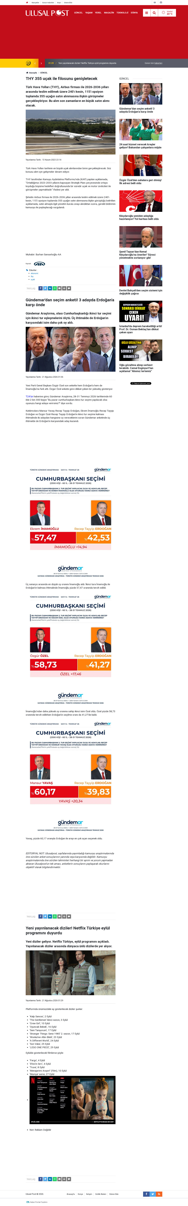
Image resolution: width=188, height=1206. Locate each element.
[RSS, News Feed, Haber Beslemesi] (159, 1194)
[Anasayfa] (27, 3)
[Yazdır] (64, 288)
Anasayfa (71, 1194)
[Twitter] (45, 288)
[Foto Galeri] (160, 2)
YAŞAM (88, 12)
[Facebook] (40, 288)
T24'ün (29, 396)
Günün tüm (153, 63)
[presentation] (35, 63)
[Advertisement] (94, 39)
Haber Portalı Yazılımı (38, 1202)
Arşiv (59, 3)
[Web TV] (154, 2)
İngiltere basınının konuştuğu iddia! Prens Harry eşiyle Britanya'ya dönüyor (91, 63)
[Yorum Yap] (69, 288)
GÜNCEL (78, 12)
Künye (80, 1194)
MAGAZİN (109, 12)
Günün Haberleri (48, 3)
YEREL (98, 12)
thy (32, 276)
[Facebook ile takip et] (146, 1194)
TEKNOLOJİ (122, 12)
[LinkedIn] (50, 288)
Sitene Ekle (68, 3)
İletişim (89, 1194)
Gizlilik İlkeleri (100, 1194)
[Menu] (146, 12)
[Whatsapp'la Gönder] (55, 288)
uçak (33, 279)
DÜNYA (134, 12)
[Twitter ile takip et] (153, 1194)
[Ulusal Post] (47, 12)
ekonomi (34, 273)
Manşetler (35, 3)
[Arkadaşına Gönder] (59, 288)
